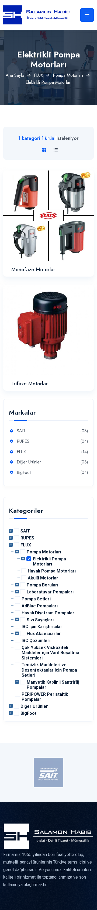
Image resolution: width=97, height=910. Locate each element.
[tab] (45, 150)
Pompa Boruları (42, 585)
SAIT (21, 431)
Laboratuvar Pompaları (50, 591)
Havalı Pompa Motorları (52, 571)
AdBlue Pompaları (40, 605)
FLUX (38, 75)
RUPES (23, 441)
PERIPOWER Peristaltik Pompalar (45, 697)
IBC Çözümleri (36, 640)
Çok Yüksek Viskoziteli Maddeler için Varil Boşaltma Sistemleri (50, 652)
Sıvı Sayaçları (40, 619)
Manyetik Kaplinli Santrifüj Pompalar (53, 685)
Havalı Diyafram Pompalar (48, 612)
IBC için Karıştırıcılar (42, 626)
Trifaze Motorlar (29, 383)
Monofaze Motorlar (33, 269)
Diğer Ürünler (29, 462)
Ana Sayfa (15, 75)
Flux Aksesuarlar (44, 633)
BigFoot (24, 472)
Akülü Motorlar (43, 578)
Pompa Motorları (68, 75)
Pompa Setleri (36, 598)
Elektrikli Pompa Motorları (49, 561)
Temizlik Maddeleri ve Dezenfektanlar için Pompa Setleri (49, 669)
